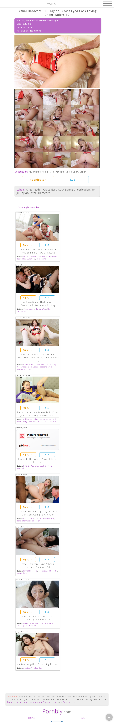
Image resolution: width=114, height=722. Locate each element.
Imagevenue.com (33, 702)
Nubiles (34, 668)
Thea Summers (28, 259)
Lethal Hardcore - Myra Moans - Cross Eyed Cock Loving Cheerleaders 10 (38, 357)
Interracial (39, 466)
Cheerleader (34, 189)
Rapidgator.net (15, 702)
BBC (25, 466)
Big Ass (31, 466)
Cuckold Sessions (43, 518)
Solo (40, 668)
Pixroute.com (50, 702)
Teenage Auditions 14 (47, 571)
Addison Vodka (29, 256)
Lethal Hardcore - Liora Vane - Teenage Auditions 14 (38, 618)
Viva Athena (22, 573)
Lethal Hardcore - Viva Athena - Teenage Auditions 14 (37, 565)
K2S (73, 179)
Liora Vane (48, 623)
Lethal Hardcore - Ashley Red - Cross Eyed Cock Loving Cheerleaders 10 (38, 414)
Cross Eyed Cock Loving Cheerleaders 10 (69, 189)
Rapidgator (38, 179)
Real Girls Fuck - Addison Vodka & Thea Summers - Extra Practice (38, 251)
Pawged (20, 468)
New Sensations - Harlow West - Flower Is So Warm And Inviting (38, 304)
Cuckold (31, 518)
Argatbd (26, 668)
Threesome (41, 259)
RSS (82, 717)
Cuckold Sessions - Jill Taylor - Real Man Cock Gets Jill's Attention (37, 513)
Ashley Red (28, 419)
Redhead (27, 369)
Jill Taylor (22, 193)
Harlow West (40, 309)
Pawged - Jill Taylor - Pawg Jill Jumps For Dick (38, 461)
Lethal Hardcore (40, 193)
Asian (25, 623)
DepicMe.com (70, 702)
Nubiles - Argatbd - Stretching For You (38, 664)
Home (31, 717)
